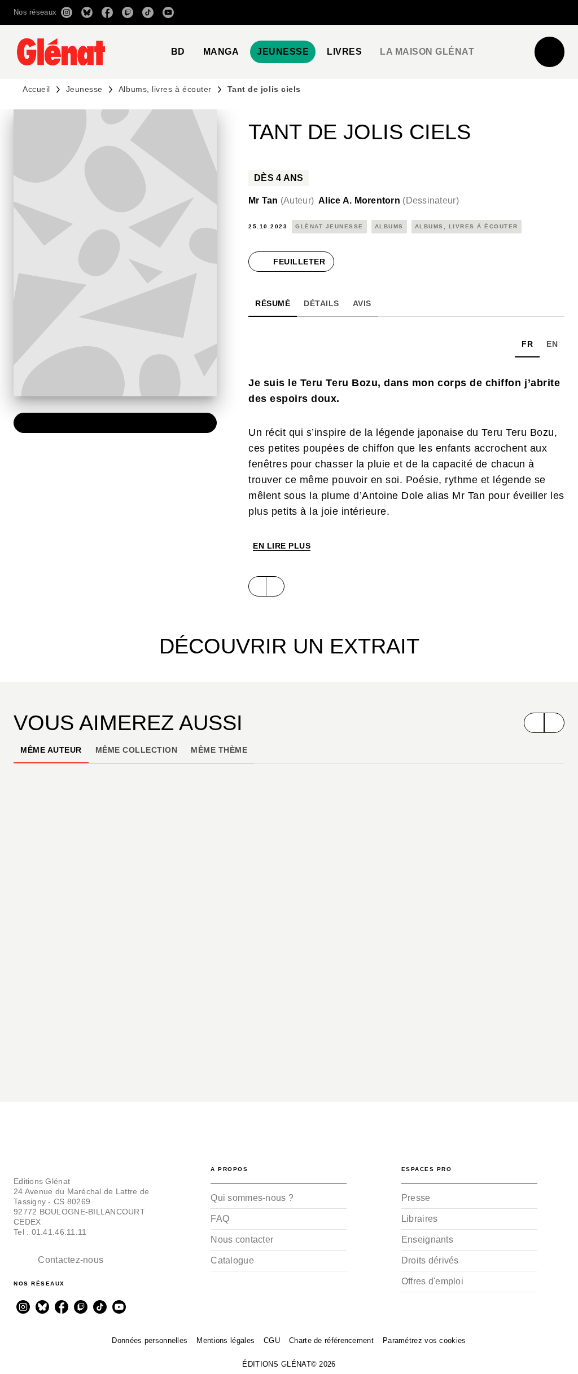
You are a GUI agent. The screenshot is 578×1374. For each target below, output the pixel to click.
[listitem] (66, 12)
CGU (272, 1340)
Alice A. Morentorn (388, 200)
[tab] (178, 52)
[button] (405, 12)
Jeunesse (84, 89)
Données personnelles (149, 1340)
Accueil (36, 89)
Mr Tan (281, 200)
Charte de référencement (331, 1340)
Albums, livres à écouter (165, 89)
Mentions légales (225, 1340)
